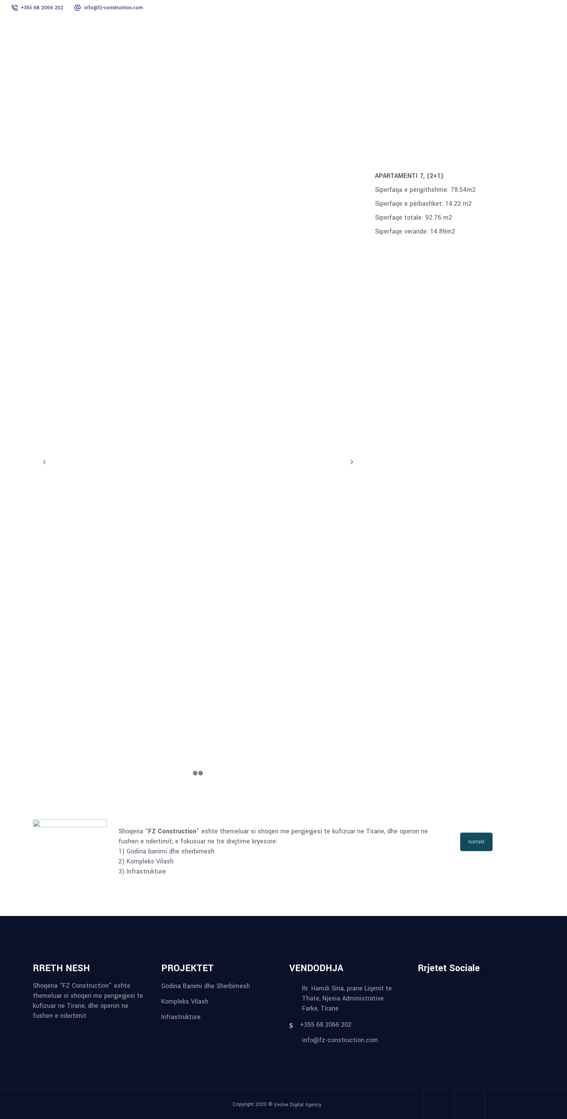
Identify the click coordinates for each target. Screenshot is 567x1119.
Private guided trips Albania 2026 (70, 1030)
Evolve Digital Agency (297, 1104)
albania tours (55, 1030)
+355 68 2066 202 (42, 7)
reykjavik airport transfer (37, 1030)
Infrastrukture (181, 1016)
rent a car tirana (61, 1030)
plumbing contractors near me (47, 1030)
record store (83, 1030)
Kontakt (476, 841)
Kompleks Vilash (184, 1001)
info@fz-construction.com (113, 7)
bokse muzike (78, 1030)
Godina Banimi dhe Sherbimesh (205, 986)
